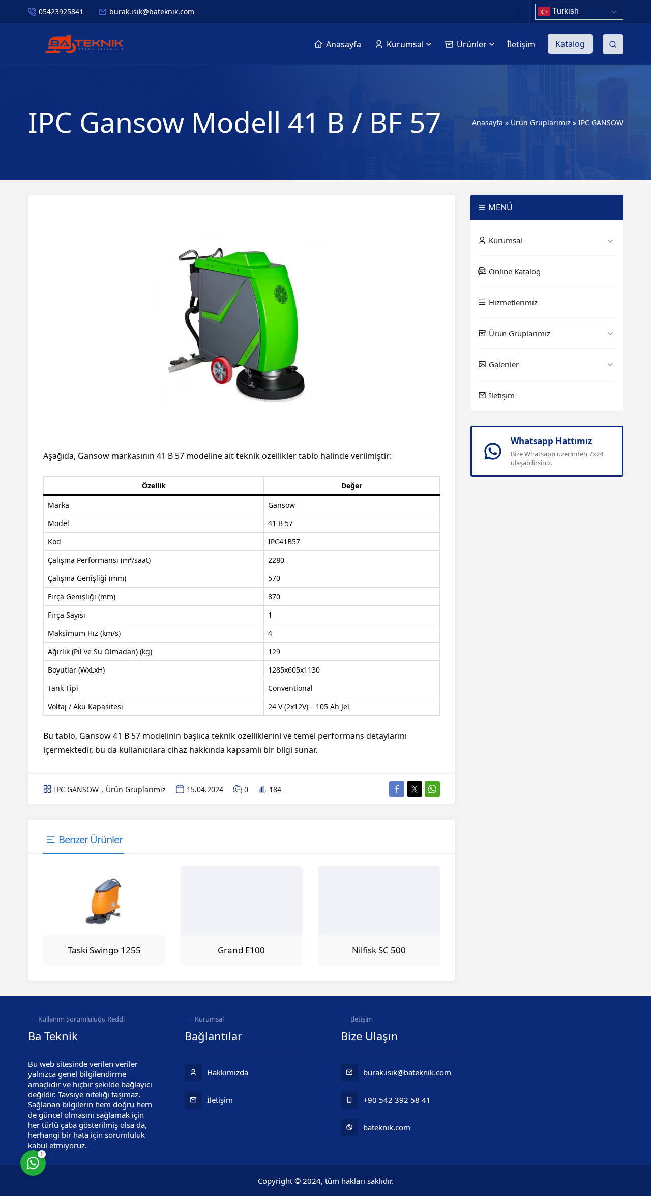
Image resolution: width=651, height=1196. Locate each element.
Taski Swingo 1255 (104, 950)
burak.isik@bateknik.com (151, 11)
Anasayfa (487, 122)
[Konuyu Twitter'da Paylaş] (414, 789)
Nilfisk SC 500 (379, 950)
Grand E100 (241, 950)
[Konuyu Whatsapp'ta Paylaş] (432, 789)
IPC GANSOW (600, 122)
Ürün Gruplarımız (541, 122)
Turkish (564, 11)
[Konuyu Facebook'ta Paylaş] (396, 789)
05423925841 (61, 11)
